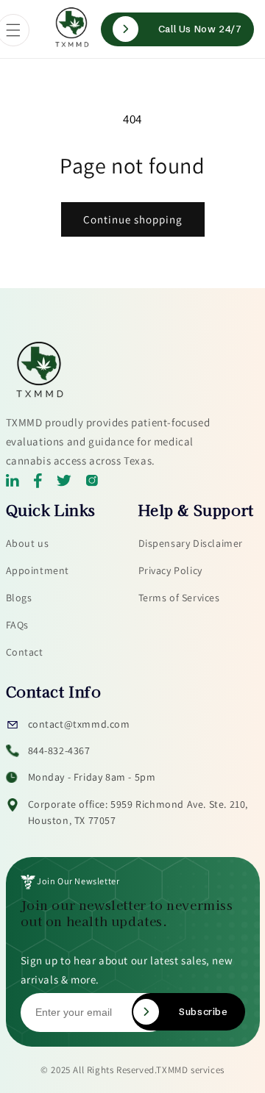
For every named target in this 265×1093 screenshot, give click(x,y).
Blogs (19, 597)
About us (27, 543)
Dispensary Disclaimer (191, 543)
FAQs (17, 624)
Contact (24, 652)
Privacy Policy (170, 570)
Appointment (38, 570)
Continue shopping (133, 219)
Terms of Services (179, 597)
